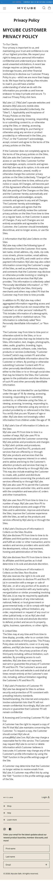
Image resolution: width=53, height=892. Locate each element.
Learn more (12, 819)
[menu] (3, 8)
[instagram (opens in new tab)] (4, 829)
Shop (9, 806)
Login (44, 797)
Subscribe (46, 865)
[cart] (49, 8)
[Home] (8, 797)
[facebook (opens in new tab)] (10, 829)
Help (9, 813)
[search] (44, 8)
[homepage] (26, 8)
